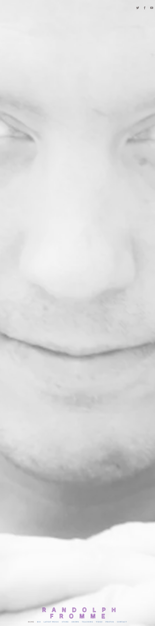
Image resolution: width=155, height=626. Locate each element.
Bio (39, 622)
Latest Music (51, 622)
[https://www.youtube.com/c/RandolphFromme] (151, 7)
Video (99, 622)
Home (31, 622)
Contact (122, 622)
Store (65, 622)
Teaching (87, 622)
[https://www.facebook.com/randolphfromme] (144, 7)
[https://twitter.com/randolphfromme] (137, 7)
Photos (110, 622)
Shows (75, 622)
